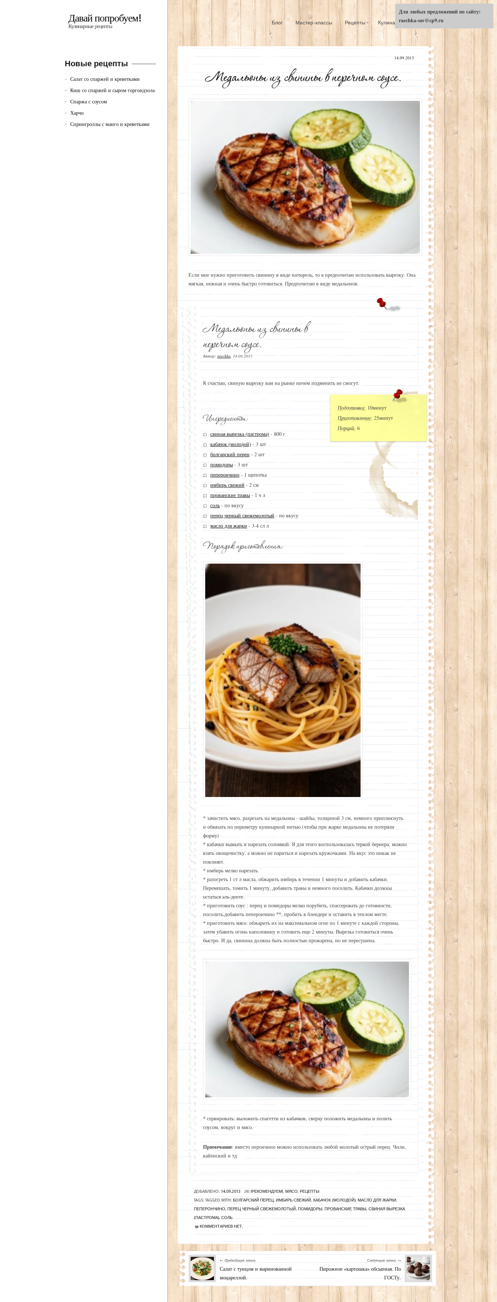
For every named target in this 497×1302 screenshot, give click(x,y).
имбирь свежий (227, 484)
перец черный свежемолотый (242, 515)
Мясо (291, 1191)
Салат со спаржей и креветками (105, 78)
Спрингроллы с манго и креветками (110, 124)
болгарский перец (230, 454)
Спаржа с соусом (88, 101)
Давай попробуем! (105, 18)
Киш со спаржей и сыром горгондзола (112, 90)
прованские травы (230, 495)
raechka (224, 356)
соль (215, 505)
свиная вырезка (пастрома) (239, 433)
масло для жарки (228, 525)
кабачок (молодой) (230, 444)
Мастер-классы (313, 22)
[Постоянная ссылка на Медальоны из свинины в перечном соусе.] (303, 75)
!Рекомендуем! (267, 1191)
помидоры (221, 464)
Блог (277, 22)
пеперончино (224, 474)
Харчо (77, 112)
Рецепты (355, 22)
